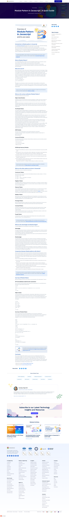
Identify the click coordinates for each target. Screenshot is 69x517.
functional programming (21, 45)
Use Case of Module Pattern (56, 52)
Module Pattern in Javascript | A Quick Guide (51, 436)
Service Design (34, 7)
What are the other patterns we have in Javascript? (57, 44)
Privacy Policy (20, 511)
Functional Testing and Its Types (26, 364)
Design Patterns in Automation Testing (31, 165)
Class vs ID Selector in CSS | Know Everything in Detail (15, 436)
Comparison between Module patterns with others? (56, 50)
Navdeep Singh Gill (31, 13)
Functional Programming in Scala (28, 363)
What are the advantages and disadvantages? (56, 47)
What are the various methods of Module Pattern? (56, 41)
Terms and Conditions (27, 511)
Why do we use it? (54, 38)
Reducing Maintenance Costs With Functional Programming (36, 221)
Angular (39, 191)
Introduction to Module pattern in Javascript (56, 35)
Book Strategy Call (58, 1)
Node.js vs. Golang (31, 90)
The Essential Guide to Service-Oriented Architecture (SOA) (33, 436)
